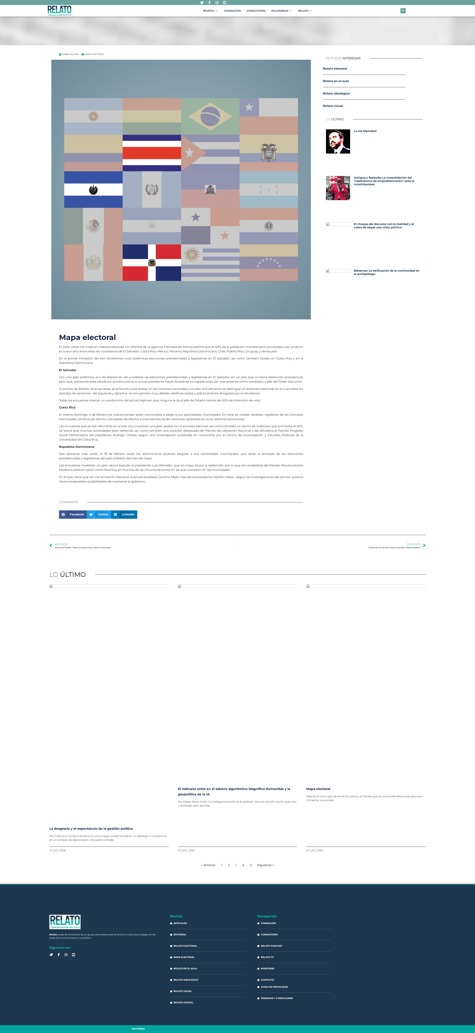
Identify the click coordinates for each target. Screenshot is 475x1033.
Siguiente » (265, 865)
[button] (403, 10)
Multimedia (279, 10)
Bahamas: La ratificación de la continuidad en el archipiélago (386, 272)
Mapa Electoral (94, 54)
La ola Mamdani (365, 131)
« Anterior (208, 865)
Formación (232, 10)
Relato (303, 10)
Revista (208, 10)
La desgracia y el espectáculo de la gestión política (91, 828)
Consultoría (256, 10)
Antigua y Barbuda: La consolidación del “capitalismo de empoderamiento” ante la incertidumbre (384, 181)
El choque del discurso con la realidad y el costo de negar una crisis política (384, 225)
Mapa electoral (318, 789)
